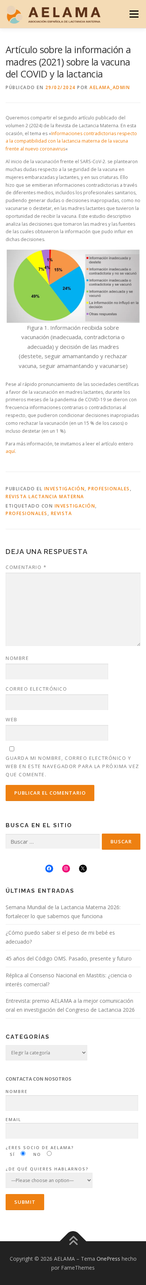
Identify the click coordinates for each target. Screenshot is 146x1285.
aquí (10, 451)
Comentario (26, 567)
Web (12, 719)
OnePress (108, 1258)
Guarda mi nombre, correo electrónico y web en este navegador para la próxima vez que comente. (72, 766)
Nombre (17, 658)
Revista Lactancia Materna (45, 496)
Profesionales (109, 488)
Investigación (64, 488)
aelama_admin (109, 87)
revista (61, 513)
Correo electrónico (36, 688)
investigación (75, 506)
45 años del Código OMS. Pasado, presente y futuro (69, 958)
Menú (133, 14)
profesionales (27, 513)
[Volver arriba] (73, 1241)
